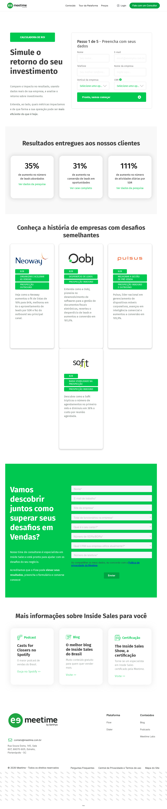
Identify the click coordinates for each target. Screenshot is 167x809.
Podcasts (145, 729)
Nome (80, 52)
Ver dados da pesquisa (32, 184)
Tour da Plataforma (88, 5)
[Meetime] (17, 5)
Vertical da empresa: (88, 80)
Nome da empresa (123, 66)
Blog (76, 637)
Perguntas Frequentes (82, 767)
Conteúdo (70, 5)
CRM (129, 80)
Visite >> (71, 675)
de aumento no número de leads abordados (32, 176)
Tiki (83, 805)
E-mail (117, 52)
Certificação (131, 638)
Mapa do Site (152, 767)
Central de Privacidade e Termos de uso (119, 767)
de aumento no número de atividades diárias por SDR (130, 178)
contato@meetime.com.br (27, 740)
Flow (108, 722)
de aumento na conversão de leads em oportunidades (81, 178)
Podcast (30, 637)
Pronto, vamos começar (96, 97)
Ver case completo (81, 188)
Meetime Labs (147, 736)
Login (123, 5)
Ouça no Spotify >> (28, 671)
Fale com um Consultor (144, 5)
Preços (104, 5)
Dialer (109, 729)
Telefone (81, 66)
